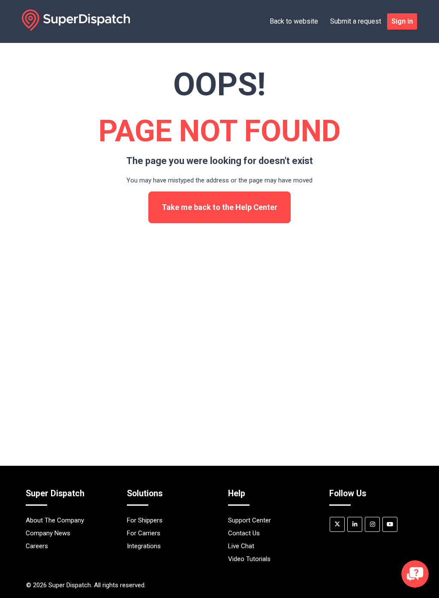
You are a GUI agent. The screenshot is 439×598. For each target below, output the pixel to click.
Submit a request (355, 21)
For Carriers (143, 533)
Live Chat (241, 546)
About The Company (55, 520)
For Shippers (144, 520)
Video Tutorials (249, 559)
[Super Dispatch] (76, 29)
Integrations (144, 546)
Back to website (294, 21)
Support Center (249, 520)
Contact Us (244, 533)
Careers (37, 546)
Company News (48, 533)
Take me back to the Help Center (219, 207)
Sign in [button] (402, 21)
